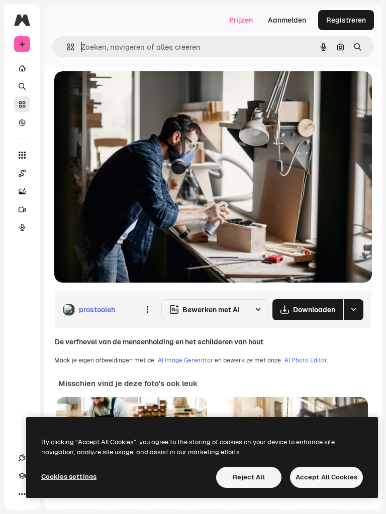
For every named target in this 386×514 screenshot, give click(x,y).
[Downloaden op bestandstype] (353, 309)
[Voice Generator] (22, 227)
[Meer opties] (147, 310)
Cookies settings (68, 476)
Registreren (346, 20)
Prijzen (241, 20)
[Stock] (22, 104)
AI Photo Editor (305, 360)
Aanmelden (287, 20)
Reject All (249, 477)
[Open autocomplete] (66, 47)
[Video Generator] (22, 209)
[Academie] (22, 476)
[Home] (22, 68)
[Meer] (22, 494)
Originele (120, 90)
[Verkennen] (22, 122)
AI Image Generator (185, 360)
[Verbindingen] (22, 458)
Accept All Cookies (326, 477)
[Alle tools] (22, 155)
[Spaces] (22, 173)
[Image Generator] (22, 191)
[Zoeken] (22, 86)
